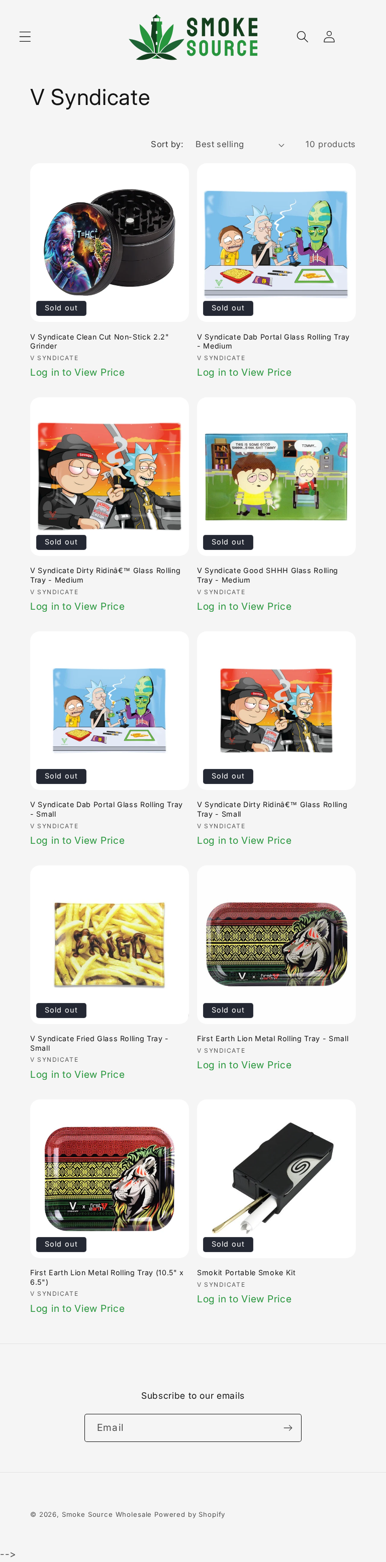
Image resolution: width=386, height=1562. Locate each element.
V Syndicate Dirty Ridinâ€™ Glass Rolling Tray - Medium (105, 575)
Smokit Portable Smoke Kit (246, 1272)
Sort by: (167, 144)
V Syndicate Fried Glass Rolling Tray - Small (99, 1043)
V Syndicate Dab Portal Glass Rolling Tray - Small (106, 809)
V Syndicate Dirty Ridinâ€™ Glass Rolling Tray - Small (272, 809)
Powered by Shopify (189, 1514)
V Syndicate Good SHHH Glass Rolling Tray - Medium (267, 575)
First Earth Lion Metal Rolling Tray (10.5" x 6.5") (107, 1277)
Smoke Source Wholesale (107, 1514)
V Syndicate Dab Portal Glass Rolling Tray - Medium (273, 341)
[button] (25, 37)
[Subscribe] (287, 1428)
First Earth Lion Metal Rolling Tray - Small (272, 1038)
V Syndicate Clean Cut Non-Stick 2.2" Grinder (99, 341)
